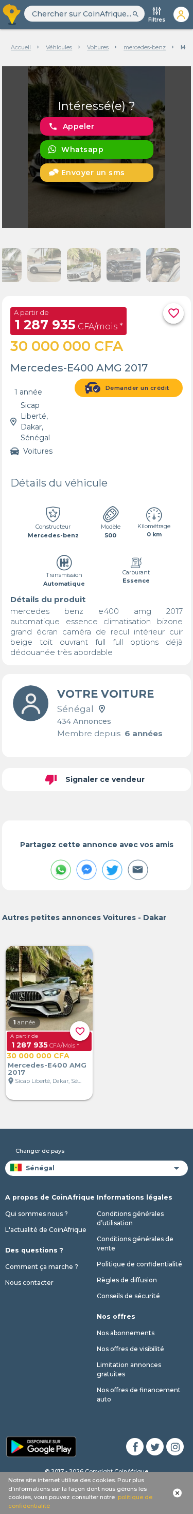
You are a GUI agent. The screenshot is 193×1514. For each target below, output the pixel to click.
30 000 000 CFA (38, 1055)
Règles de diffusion (127, 1280)
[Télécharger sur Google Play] (41, 1445)
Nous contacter (29, 1282)
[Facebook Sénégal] (135, 1446)
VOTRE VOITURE (105, 693)
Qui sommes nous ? (36, 1214)
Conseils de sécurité (128, 1296)
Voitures (98, 47)
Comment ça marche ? (41, 1266)
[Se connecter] (181, 14)
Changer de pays (39, 1150)
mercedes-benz (145, 47)
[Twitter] (155, 1446)
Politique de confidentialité (139, 1264)
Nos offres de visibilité (130, 1349)
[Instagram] (175, 1446)
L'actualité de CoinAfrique (45, 1229)
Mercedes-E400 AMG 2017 (47, 1068)
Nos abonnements (125, 1333)
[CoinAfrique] (12, 14)
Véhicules (59, 47)
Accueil (21, 47)
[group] (96, 147)
